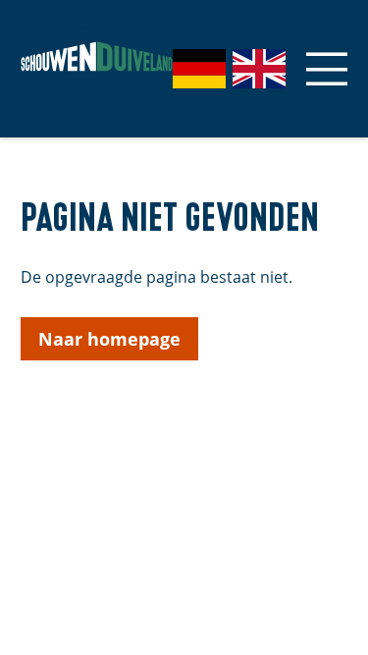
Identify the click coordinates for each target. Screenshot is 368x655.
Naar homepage (109, 339)
